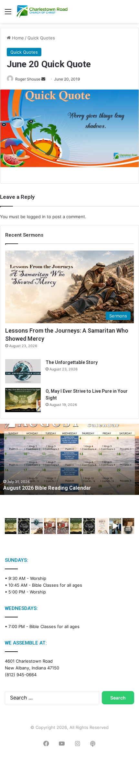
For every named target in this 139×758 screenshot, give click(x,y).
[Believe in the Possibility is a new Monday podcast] (23, 526)
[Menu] (8, 13)
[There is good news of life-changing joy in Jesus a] (115, 526)
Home (17, 37)
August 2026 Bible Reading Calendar (47, 488)
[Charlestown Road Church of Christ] (42, 11)
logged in (36, 216)
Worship (38, 578)
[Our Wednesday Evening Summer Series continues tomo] (76, 526)
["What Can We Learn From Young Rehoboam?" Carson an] (50, 526)
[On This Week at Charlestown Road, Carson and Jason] (63, 526)
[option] (69, 459)
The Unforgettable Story (72, 362)
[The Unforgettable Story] (23, 371)
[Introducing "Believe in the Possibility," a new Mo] (89, 526)
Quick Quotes (41, 37)
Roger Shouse (27, 79)
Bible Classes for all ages (57, 585)
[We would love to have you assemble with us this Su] (37, 526)
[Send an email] (43, 79)
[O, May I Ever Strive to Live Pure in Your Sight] (23, 400)
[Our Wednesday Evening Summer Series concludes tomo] (10, 526)
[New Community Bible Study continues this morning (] (102, 526)
